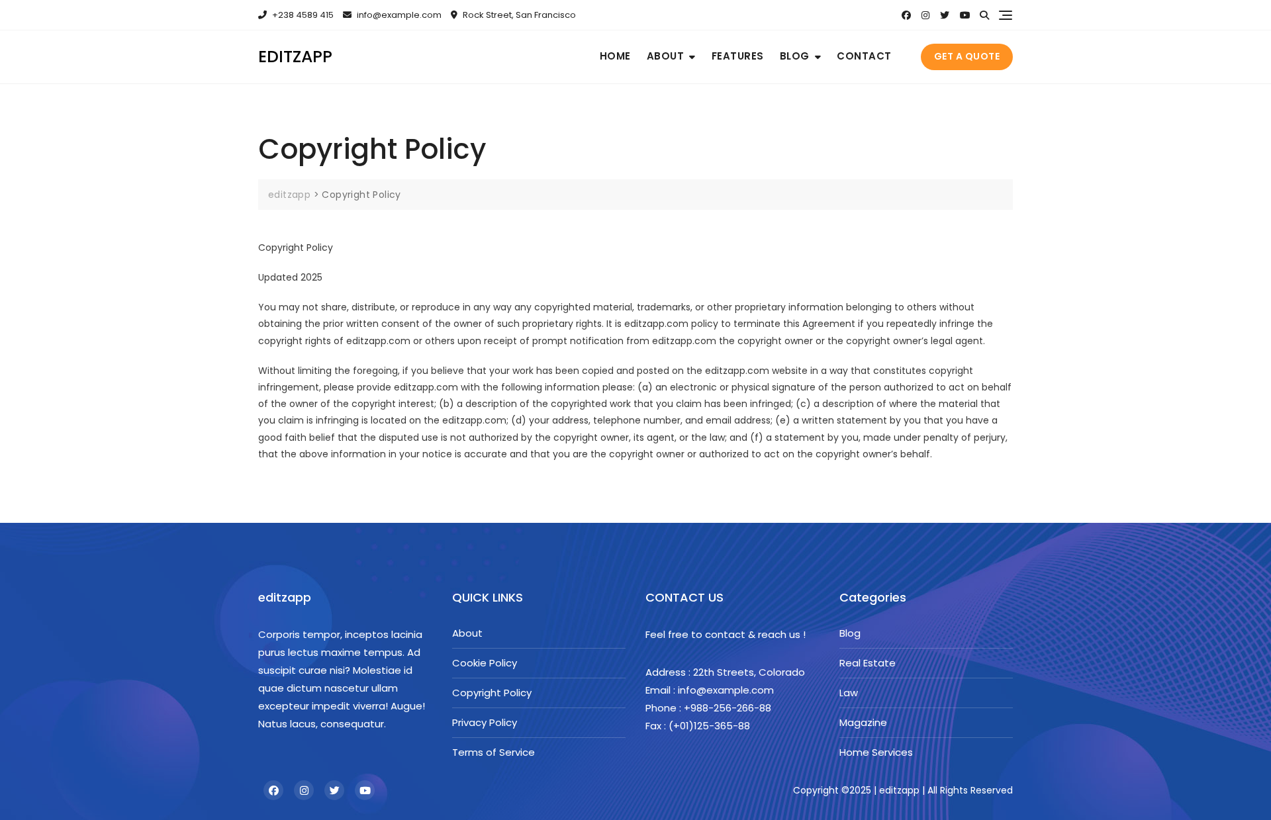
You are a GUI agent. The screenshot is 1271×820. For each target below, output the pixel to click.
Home (615, 56)
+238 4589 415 (302, 15)
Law (848, 693)
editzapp (295, 56)
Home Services (876, 752)
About (665, 56)
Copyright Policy (492, 693)
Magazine (863, 722)
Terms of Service (493, 752)
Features (738, 56)
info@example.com (399, 15)
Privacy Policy (484, 722)
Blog (795, 56)
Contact (864, 56)
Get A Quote (967, 56)
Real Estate (867, 663)
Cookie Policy (484, 663)
